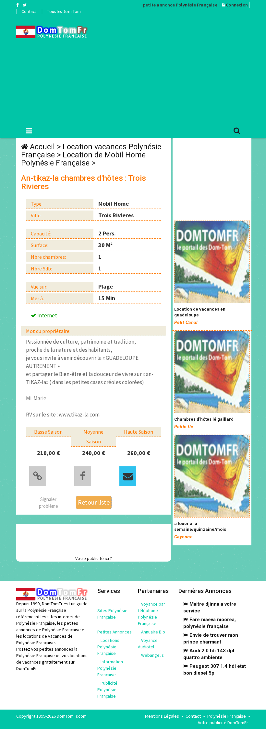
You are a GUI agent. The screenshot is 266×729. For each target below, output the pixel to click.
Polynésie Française (226, 716)
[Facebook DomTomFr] (17, 5)
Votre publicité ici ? (93, 558)
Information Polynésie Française (110, 668)
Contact (28, 11)
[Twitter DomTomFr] (25, 5)
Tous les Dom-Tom (64, 11)
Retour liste (94, 502)
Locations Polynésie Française (108, 646)
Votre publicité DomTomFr (223, 722)
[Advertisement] (181, 68)
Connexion (237, 5)
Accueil (42, 146)
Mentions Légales (162, 716)
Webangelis (152, 655)
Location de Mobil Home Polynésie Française (83, 159)
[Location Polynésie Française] (212, 262)
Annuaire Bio (153, 632)
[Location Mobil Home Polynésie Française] (52, 32)
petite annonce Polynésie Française (180, 5)
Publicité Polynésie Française (107, 689)
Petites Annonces (114, 632)
